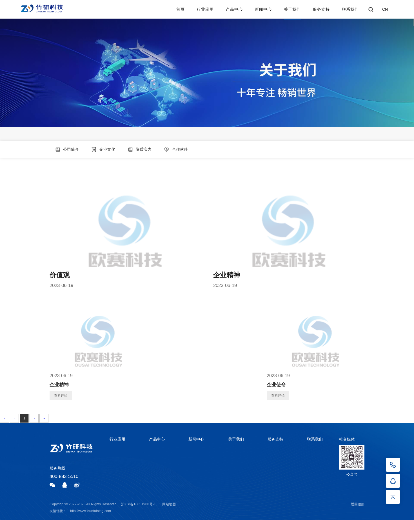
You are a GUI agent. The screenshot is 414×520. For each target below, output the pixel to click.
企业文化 (106, 149)
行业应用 (205, 9)
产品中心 (234, 9)
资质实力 (143, 149)
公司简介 (70, 149)
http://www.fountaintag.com (90, 511)
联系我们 (350, 9)
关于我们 (292, 9)
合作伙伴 (179, 149)
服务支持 (321, 9)
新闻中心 (263, 9)
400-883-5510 (64, 476)
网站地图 (169, 504)
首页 (180, 9)
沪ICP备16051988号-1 (138, 504)
